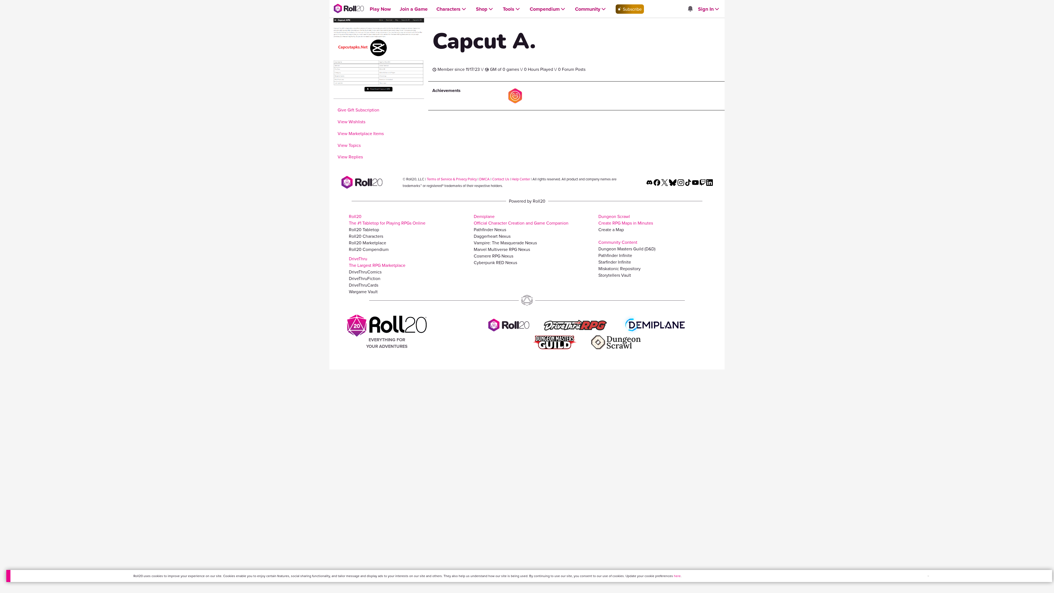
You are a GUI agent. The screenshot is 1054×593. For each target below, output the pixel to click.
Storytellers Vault (614, 275)
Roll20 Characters (366, 236)
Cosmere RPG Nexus (493, 256)
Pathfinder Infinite (615, 255)
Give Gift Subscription (358, 110)
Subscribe (632, 9)
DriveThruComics (365, 272)
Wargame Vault (363, 292)
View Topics (349, 145)
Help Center (521, 179)
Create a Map (611, 229)
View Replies (350, 157)
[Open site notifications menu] (690, 9)
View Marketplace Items (361, 133)
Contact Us (500, 179)
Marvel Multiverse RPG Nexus (502, 249)
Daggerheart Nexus (492, 236)
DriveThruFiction (364, 278)
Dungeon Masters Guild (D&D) (626, 249)
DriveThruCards (363, 285)
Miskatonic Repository (619, 268)
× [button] (928, 576)
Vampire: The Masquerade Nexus (505, 243)
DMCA (484, 179)
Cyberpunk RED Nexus (495, 262)
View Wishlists (351, 122)
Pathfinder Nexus (490, 229)
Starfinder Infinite (614, 262)
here (677, 576)
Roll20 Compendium (369, 249)
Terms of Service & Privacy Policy (452, 179)
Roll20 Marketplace (367, 243)
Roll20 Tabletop (364, 229)
